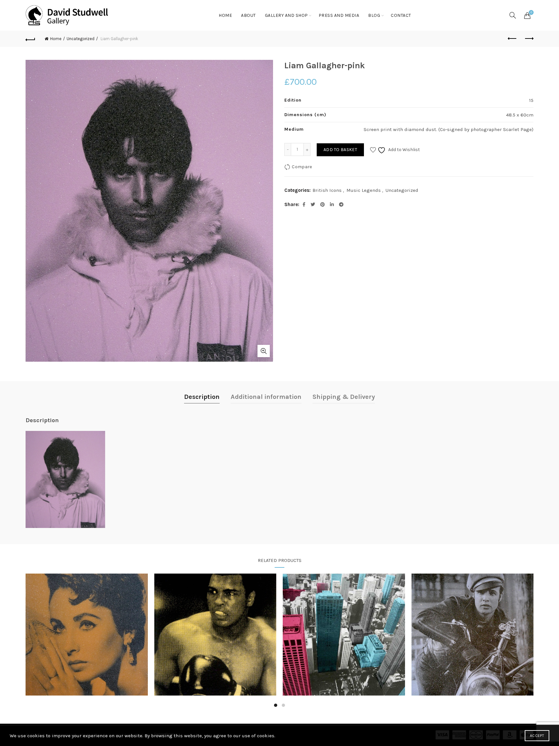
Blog (374, 15)
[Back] (30, 38)
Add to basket (340, 149)
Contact (401, 15)
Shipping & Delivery (343, 396)
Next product (529, 38)
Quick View (87, 635)
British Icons (327, 190)
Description (202, 396)
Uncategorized (80, 38)
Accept (537, 735)
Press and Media (339, 15)
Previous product (512, 38)
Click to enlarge (264, 351)
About (248, 15)
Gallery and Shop (286, 15)
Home (225, 15)
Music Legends (363, 190)
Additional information (266, 396)
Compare (302, 167)
